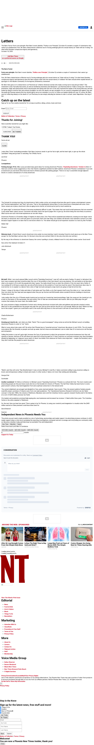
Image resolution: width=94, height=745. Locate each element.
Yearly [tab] (19, 424)
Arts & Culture (9, 609)
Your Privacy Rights (32, 676)
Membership (8, 654)
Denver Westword (10, 664)
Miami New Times (10, 667)
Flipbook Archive (9, 649)
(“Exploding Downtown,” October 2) (74, 167)
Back (2, 734)
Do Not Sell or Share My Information (13, 681)
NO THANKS (17, 132)
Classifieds (8, 627)
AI (25, 676)
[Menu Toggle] (2, 27)
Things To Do (8, 614)
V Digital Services (10, 671)
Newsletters (8, 616)
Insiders (4, 709)
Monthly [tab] (13, 424)
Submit (9, 734)
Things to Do (6, 707)
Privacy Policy (8, 634)
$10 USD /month (7, 430)
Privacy (23, 116)
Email (3, 108)
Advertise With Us (10, 624)
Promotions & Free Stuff (12, 629)
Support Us (83, 27)
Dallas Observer (9, 662)
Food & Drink (8, 607)
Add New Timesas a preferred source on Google (13, 57)
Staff (6, 651)
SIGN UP (6, 113)
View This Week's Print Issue (10, 597)
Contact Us (7, 647)
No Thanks (4, 717)
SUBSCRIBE (7, 132)
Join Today (4, 715)
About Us (7, 642)
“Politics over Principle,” (40, 72)
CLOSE (4, 146)
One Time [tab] (5, 424)
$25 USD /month (20, 430)
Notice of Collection (7, 116)
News (6, 604)
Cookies (13, 676)
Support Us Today (7, 434)
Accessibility (20, 676)
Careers (7, 644)
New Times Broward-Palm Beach (15, 669)
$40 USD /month (32, 430)
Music (6, 611)
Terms (17, 116)
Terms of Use (8, 631)
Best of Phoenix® (7, 711)
